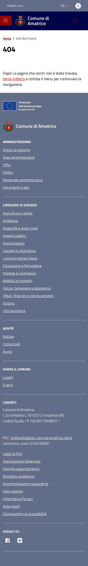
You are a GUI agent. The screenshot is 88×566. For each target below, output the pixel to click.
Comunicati (11, 344)
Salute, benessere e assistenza (27, 288)
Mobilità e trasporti (17, 280)
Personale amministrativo (23, 180)
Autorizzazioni (13, 243)
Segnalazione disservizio (21, 461)
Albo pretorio (13, 491)
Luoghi (8, 377)
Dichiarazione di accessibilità (24, 514)
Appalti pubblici (14, 235)
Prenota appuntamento (21, 469)
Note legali (11, 506)
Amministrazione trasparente (25, 484)
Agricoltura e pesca (17, 213)
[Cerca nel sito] (75, 20)
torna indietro (14, 79)
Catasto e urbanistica (19, 250)
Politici (8, 172)
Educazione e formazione (22, 265)
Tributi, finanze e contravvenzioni (28, 295)
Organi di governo (16, 150)
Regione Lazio (15, 6)
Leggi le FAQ (12, 454)
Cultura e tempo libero (20, 258)
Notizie (8, 336)
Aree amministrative (18, 157)
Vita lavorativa (14, 310)
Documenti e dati (16, 187)
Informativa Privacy (18, 499)
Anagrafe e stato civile (20, 228)
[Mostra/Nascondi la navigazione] (5, 20)
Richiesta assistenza (18, 476)
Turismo (9, 303)
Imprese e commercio (19, 273)
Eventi (8, 385)
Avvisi (7, 351)
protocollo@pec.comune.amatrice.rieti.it (41, 438)
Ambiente (10, 220)
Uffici (7, 165)
